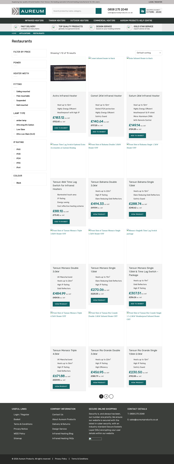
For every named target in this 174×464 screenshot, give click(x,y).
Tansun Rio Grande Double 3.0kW (105, 352)
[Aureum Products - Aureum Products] (29, 11)
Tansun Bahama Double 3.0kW (104, 184)
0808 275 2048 (118, 9)
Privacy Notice (21, 429)
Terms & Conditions (23, 424)
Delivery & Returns (61, 424)
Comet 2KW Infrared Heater (106, 95)
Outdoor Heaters (79, 21)
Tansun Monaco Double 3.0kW (65, 270)
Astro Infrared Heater (65, 95)
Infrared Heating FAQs (63, 438)
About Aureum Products (64, 419)
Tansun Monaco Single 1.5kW (103, 270)
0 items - (153, 11)
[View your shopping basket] (143, 11)
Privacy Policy (61, 459)
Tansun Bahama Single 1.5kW (141, 184)
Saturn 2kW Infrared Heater (144, 95)
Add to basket (61, 128)
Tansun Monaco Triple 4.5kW (65, 352)
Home (21, 21)
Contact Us (57, 414)
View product (99, 214)
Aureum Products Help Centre (136, 21)
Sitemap (18, 438)
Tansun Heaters (57, 21)
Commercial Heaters (104, 21)
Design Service (59, 429)
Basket (17, 419)
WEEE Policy (19, 433)
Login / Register (21, 414)
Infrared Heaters (34, 21)
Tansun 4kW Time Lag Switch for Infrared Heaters (65, 185)
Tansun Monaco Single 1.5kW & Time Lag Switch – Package (143, 272)
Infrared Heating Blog (62, 433)
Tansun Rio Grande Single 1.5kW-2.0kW (143, 352)
